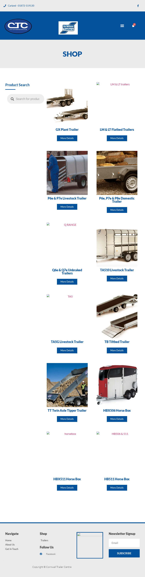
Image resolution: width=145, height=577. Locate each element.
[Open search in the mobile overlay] (25, 98)
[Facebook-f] (138, 5)
